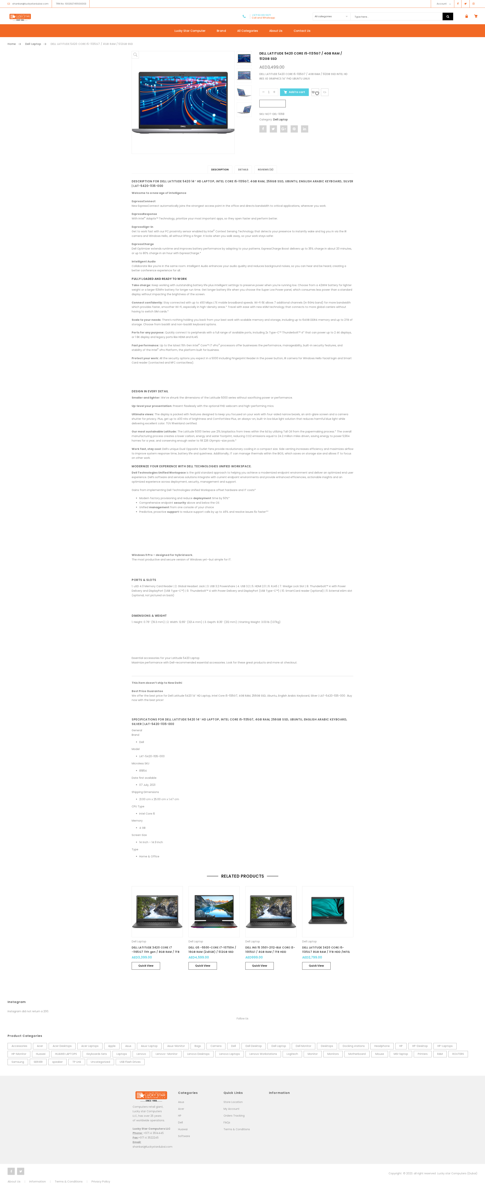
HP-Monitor (19, 1054)
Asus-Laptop (149, 1046)
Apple (112, 1046)
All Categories (247, 31)
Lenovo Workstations (263, 1054)
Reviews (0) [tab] (265, 169)
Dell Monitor (303, 1046)
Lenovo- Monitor (167, 1054)
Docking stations (354, 1046)
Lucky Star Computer (190, 31)
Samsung (18, 1062)
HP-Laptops (445, 1046)
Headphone (382, 1046)
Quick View (145, 966)
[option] (183, 102)
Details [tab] (243, 169)
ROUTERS (458, 1054)
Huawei (40, 1054)
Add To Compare (325, 92)
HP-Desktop (420, 1046)
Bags (198, 1046)
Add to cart (296, 92)
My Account (231, 1109)
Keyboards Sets (97, 1054)
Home (12, 44)
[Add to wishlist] (315, 92)
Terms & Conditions (237, 1129)
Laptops (122, 1054)
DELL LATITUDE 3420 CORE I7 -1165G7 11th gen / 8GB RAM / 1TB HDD (155, 952)
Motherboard (357, 1054)
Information (37, 1181)
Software (184, 1136)
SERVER (38, 1062)
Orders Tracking (234, 1116)
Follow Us (242, 1018)
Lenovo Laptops (229, 1054)
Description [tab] (220, 169)
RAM (440, 1054)
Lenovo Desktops (198, 1054)
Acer (40, 1046)
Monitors (333, 1054)
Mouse (379, 1054)
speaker (57, 1062)
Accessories (19, 1046)
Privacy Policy (101, 1181)
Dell (233, 1046)
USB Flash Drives (130, 1062)
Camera (215, 1046)
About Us (275, 31)
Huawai (183, 1129)
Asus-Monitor (176, 1046)
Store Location (233, 1102)
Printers (423, 1054)
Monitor (313, 1054)
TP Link (76, 1062)
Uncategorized (100, 1062)
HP (401, 1046)
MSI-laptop (401, 1054)
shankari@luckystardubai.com (30, 3)
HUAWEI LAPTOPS (66, 1054)
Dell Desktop (254, 1046)
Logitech (292, 1054)
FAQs (227, 1122)
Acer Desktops (62, 1046)
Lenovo (141, 1054)
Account (442, 3)
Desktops (327, 1046)
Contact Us (302, 31)
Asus (128, 1046)
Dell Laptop (33, 44)
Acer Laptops (90, 1046)
